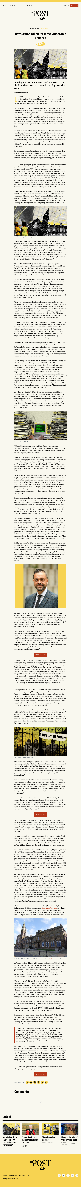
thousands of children (49, 908)
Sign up (5, 1175)
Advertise (29, 5)
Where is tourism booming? (48, 1138)
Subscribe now (40, 654)
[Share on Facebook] (31, 1082)
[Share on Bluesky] (42, 1082)
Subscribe (74, 5)
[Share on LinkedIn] (34, 1082)
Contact (29, 1175)
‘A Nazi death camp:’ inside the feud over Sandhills (30, 1140)
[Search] (62, 5)
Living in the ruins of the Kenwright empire (69, 1138)
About (4, 5)
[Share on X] (27, 1082)
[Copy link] (46, 1082)
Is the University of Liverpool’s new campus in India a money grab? (10, 1141)
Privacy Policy (13, 1175)
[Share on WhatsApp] (38, 1082)
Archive (12, 5)
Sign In (66, 5)
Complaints (22, 1175)
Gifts (20, 5)
